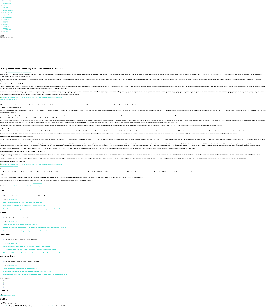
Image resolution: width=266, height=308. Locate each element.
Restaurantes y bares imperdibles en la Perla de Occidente (20, 224)
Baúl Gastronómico (8, 12)
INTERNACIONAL (7, 30)
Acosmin (68, 305)
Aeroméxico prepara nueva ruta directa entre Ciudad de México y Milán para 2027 (27, 246)
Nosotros (5, 31)
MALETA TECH (27, 72)
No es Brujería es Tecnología (15, 72)
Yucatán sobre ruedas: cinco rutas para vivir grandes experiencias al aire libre (26, 231)
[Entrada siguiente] (1, 187)
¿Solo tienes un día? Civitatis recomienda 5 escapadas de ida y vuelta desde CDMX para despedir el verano (34, 227)
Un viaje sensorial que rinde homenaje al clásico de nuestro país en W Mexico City (27, 271)
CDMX (4, 5)
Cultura (5, 16)
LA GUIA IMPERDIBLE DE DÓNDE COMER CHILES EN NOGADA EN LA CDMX (23, 202)
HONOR (15, 185)
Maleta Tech (6, 23)
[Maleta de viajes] (133, 1)
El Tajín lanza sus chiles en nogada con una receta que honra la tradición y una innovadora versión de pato (34, 209)
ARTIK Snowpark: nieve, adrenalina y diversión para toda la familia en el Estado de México (29, 249)
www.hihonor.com (37, 183)
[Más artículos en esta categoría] (3, 193)
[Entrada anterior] (0, 187)
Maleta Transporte (8, 10)
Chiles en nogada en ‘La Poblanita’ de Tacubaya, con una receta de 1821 (24, 206)
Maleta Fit (5, 21)
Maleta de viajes (7, 4)
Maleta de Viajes (22, 185)
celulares (11, 185)
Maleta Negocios (7, 17)
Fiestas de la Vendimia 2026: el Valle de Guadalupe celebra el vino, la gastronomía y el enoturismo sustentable (35, 274)
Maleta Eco (6, 24)
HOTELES (5, 28)
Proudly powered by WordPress (47, 305)
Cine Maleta (6, 14)
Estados (5, 9)
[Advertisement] (133, 53)
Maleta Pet (6, 26)
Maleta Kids (6, 19)
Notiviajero (6, 7)
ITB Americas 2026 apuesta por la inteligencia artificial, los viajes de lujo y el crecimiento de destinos (32, 253)
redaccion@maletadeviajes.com (7, 295)
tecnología (38, 185)
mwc (34, 185)
